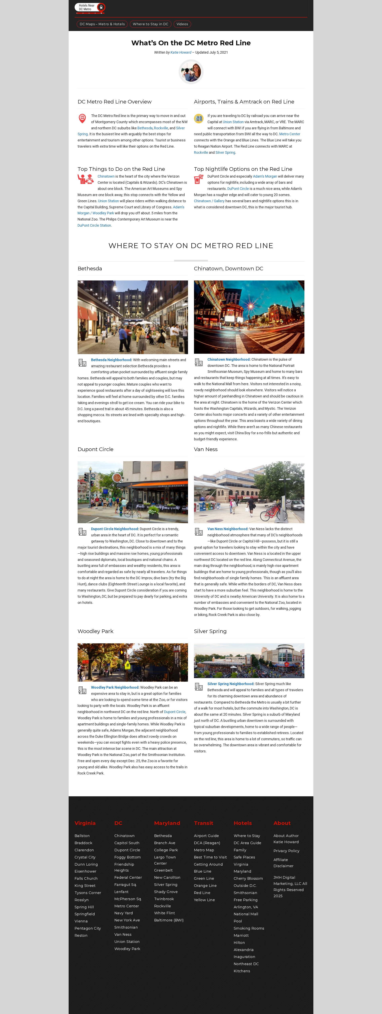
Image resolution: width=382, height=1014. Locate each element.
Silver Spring (225, 152)
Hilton (239, 943)
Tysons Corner (88, 893)
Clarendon (84, 850)
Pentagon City (88, 928)
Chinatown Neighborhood (229, 359)
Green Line (204, 878)
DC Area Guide (247, 843)
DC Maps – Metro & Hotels (102, 24)
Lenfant (121, 892)
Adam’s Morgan (265, 176)
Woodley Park (127, 949)
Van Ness (123, 934)
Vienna (81, 921)
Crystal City (85, 857)
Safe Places (244, 857)
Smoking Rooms (249, 928)
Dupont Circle (174, 712)
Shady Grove (166, 892)
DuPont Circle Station (94, 225)
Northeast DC (246, 964)
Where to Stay (247, 836)
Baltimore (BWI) (169, 920)
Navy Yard (123, 913)
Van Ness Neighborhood (228, 529)
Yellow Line (204, 900)
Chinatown (106, 176)
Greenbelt (163, 870)
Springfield (85, 914)
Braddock (83, 843)
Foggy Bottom (127, 857)
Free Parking (246, 900)
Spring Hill (84, 907)
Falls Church (86, 878)
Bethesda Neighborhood (111, 360)
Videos (182, 24)
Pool (238, 921)
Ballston (82, 836)
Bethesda (145, 128)
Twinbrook (164, 899)
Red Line (202, 893)
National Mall (246, 914)
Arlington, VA (246, 907)
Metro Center (289, 134)
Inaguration (244, 957)
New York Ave (127, 920)
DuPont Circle (238, 189)
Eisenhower (85, 871)
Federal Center (128, 877)
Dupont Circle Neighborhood (114, 529)
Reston (81, 935)
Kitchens (242, 971)
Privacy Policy (286, 851)
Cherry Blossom (248, 878)
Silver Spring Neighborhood (230, 684)
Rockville (161, 128)
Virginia (241, 864)
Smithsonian (126, 927)
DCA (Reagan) (207, 843)
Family (240, 850)
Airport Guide (206, 836)
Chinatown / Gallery (209, 201)
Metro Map (204, 850)
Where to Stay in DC (150, 24)
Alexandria (244, 950)
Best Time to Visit (210, 857)
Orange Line (205, 886)
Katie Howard (181, 52)
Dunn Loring (86, 864)
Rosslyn (82, 900)
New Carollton (167, 877)
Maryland (242, 871)
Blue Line (202, 871)
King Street (85, 886)
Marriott (241, 935)
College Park (166, 850)
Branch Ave (164, 843)
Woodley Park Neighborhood (114, 687)
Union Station (233, 122)
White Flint (164, 913)
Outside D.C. (245, 886)
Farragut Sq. (125, 885)
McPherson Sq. (128, 899)
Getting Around (208, 864)
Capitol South (127, 843)
